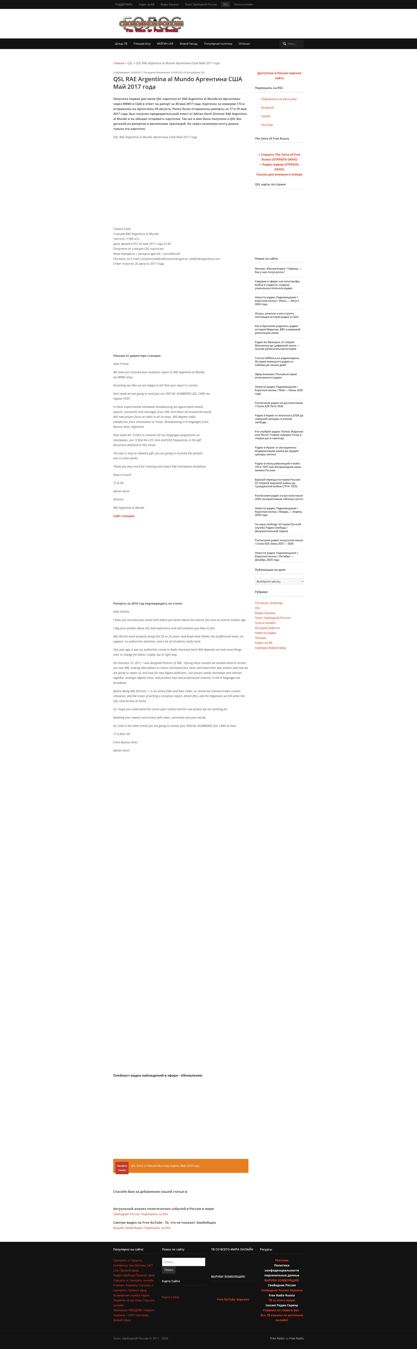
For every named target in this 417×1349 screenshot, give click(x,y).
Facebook (267, 107)
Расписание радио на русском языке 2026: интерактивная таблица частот (279, 497)
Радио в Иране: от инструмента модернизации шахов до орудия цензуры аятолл (276, 451)
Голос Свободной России (201, 4)
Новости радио (265, 633)
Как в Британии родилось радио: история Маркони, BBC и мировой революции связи (277, 329)
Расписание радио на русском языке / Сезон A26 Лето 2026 (279, 404)
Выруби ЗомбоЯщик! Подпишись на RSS (141, 1228)
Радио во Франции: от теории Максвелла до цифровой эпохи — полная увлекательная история (277, 345)
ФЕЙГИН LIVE (165, 43)
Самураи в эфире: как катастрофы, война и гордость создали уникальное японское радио (277, 285)
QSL (225, 4)
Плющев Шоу (142, 43)
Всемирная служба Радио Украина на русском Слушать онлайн (134, 1300)
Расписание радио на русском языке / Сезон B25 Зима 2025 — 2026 (279, 541)
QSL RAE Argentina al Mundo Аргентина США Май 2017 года (177, 83)
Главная (118, 63)
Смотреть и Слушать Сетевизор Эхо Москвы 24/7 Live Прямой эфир (133, 1265)
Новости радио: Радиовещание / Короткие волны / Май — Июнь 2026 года (279, 390)
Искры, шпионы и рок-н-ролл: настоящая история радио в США (277, 315)
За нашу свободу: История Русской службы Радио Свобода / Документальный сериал (278, 527)
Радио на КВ (146, 4)
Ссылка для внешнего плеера (279, 174)
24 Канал (244, 43)
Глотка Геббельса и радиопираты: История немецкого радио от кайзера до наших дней (277, 361)
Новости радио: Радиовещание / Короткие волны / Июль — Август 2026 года (277, 301)
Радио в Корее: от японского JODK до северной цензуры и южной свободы (279, 419)
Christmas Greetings (269, 603)
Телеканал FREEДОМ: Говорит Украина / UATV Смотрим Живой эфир (134, 1315)
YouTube (266, 125)
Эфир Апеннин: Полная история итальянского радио (276, 375)
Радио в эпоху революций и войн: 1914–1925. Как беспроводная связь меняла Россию (278, 467)
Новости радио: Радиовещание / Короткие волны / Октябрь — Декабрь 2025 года (276, 556)
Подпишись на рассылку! (278, 99)
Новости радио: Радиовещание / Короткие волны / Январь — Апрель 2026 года (278, 511)
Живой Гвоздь (189, 43)
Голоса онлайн (243, 4)
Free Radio (277, 1338)
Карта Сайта (170, 1297)
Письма (260, 638)
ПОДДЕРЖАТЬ (123, 4)
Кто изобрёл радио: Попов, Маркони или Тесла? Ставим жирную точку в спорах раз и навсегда (279, 435)
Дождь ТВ (121, 43)
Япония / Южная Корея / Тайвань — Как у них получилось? (278, 270)
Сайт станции (123, 516)
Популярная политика (218, 43)
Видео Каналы (170, 4)
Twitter (265, 116)
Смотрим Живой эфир (270, 648)
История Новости (267, 628)
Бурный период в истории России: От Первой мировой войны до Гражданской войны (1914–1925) (278, 483)
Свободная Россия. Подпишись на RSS (140, 1214)
